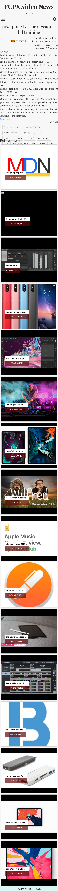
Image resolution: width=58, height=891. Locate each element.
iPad (20, 138)
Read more (5, 119)
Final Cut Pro (28, 133)
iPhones (30, 138)
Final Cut (8, 138)
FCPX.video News (29, 6)
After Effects (11, 133)
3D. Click (8, 127)
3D (18, 127)
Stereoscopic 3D (31, 127)
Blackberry (44, 138)
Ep (41, 133)
